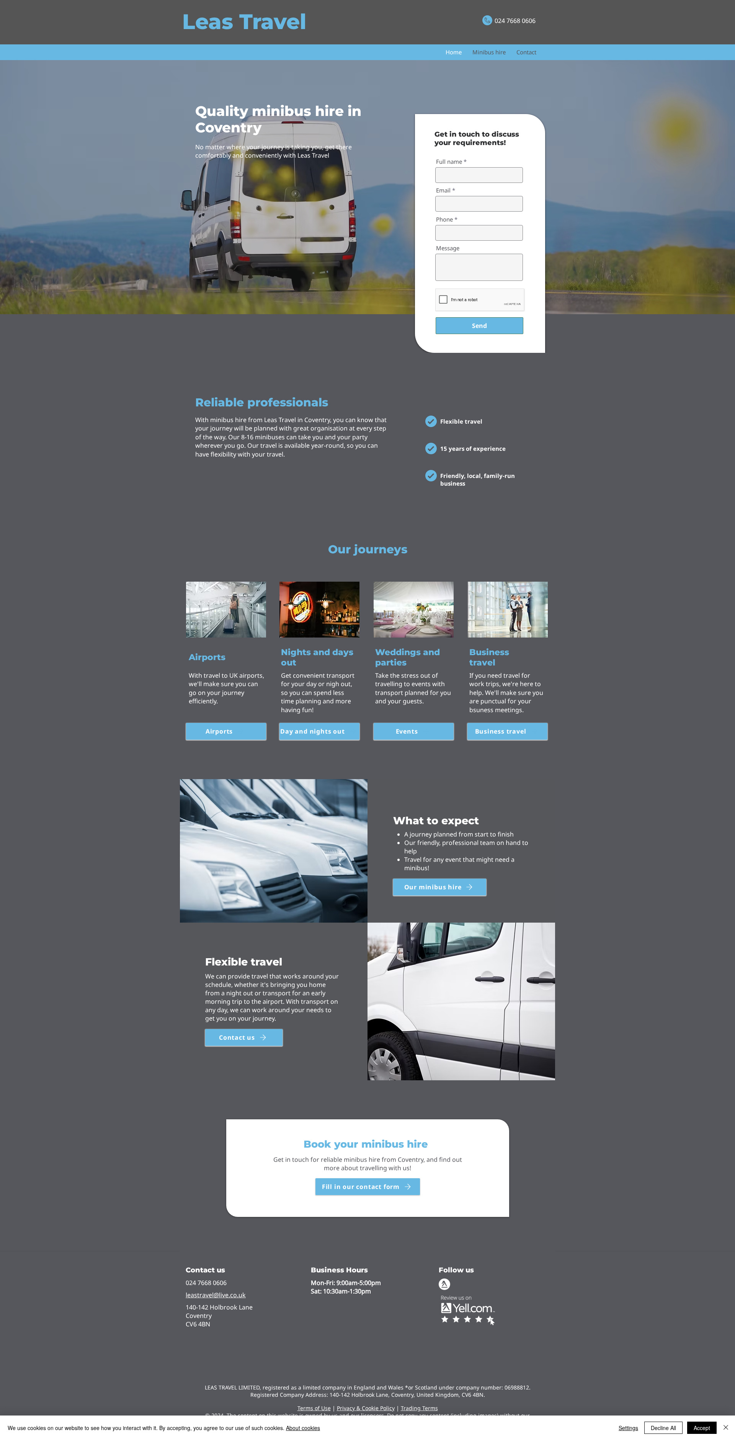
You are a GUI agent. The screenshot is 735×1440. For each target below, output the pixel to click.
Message (447, 248)
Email (443, 190)
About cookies (303, 1428)
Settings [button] (628, 1428)
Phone (444, 219)
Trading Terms (419, 1408)
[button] (367, 1186)
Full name (449, 162)
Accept (702, 1428)
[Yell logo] (444, 1284)
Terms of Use (314, 1408)
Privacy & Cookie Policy (366, 1408)
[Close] (725, 1428)
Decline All (663, 1428)
